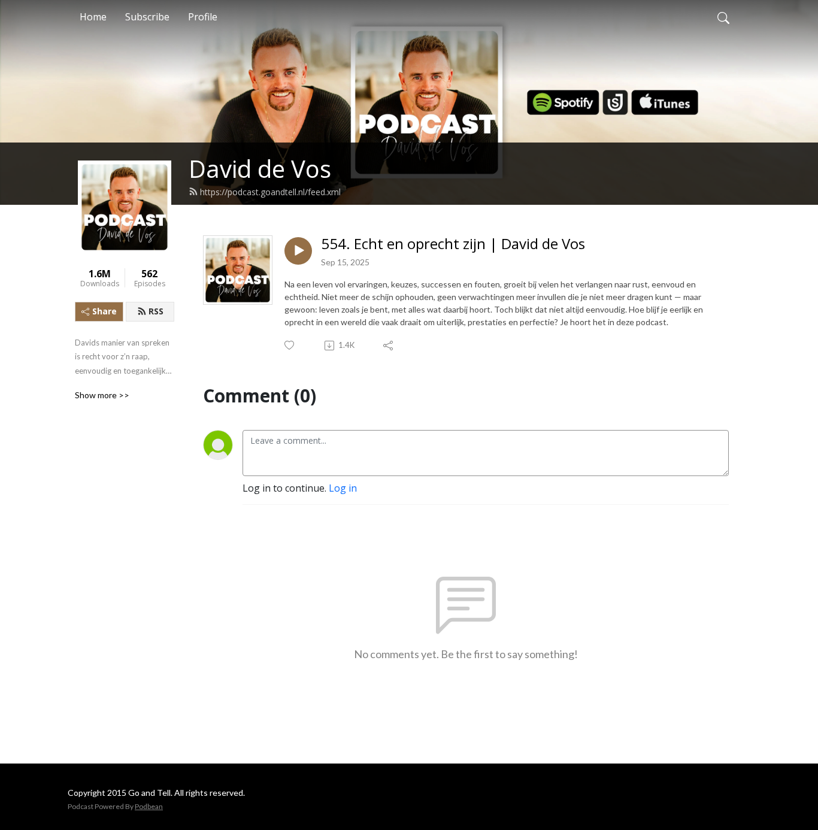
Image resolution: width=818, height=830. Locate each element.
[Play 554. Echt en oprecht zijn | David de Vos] (298, 251)
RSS (156, 311)
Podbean (149, 806)
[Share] (389, 346)
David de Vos (260, 168)
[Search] (723, 17)
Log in (343, 488)
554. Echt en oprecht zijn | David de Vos (453, 244)
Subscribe (147, 16)
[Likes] (290, 345)
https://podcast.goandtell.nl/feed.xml (270, 192)
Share (104, 311)
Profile (202, 16)
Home (93, 16)
